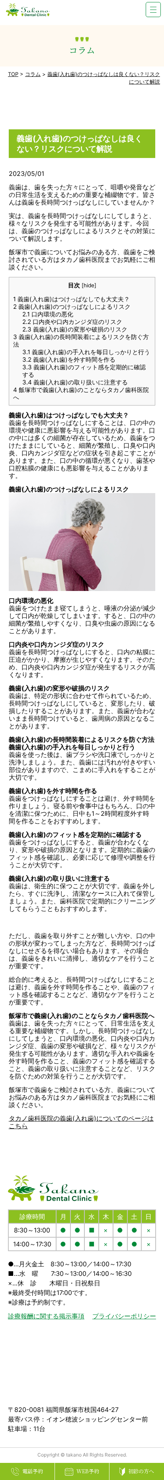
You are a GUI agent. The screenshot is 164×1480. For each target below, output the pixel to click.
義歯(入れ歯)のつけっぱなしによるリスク (72, 306)
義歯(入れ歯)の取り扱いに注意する (75, 382)
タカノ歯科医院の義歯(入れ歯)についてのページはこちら (81, 1122)
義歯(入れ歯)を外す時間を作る (68, 359)
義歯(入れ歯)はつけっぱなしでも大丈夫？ (71, 299)
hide (89, 285)
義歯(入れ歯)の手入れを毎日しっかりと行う (86, 352)
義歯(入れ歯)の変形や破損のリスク (74, 329)
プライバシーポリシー (124, 1316)
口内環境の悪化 (47, 314)
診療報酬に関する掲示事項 (46, 1316)
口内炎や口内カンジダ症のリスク (72, 322)
